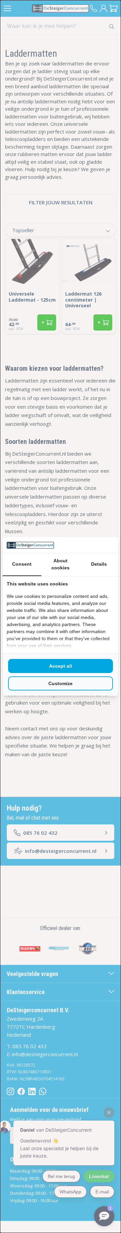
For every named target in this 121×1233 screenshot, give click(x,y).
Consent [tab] (22, 564)
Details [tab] (99, 564)
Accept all (60, 666)
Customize (60, 683)
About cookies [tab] (60, 564)
